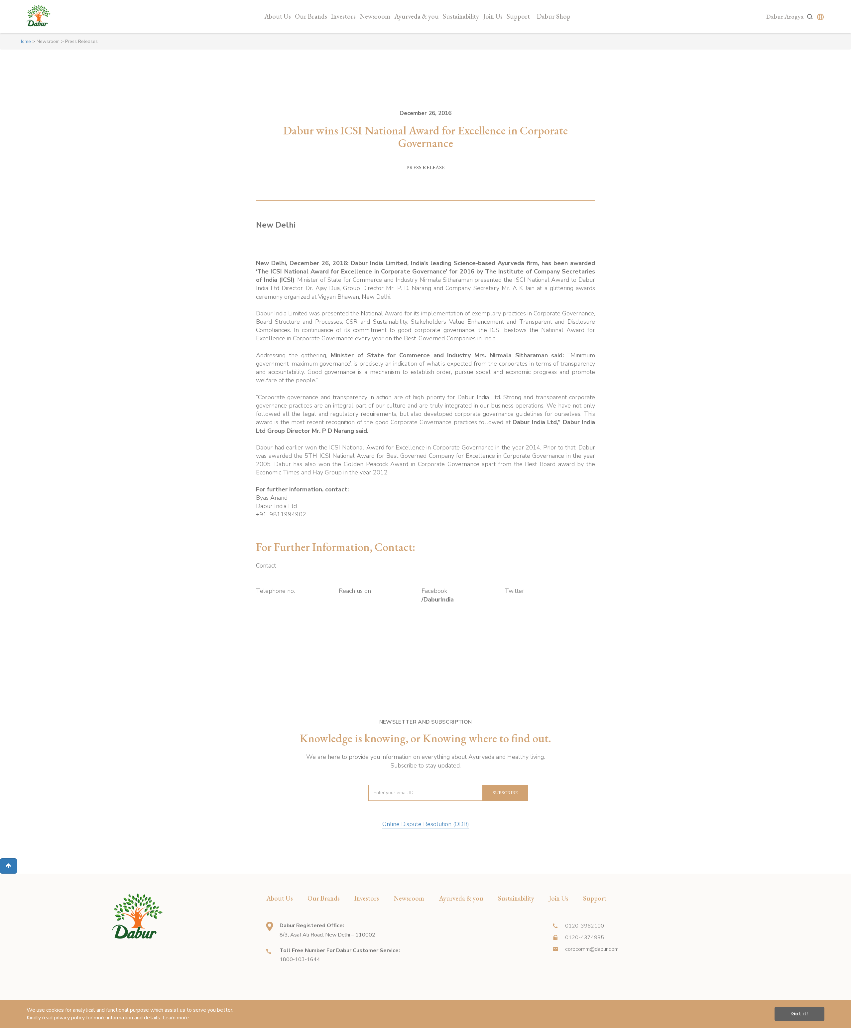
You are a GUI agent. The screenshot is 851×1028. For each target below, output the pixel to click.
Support (518, 16)
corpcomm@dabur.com (592, 949)
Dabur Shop (553, 16)
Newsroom (375, 16)
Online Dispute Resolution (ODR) (425, 824)
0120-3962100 (584, 926)
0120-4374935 (584, 937)
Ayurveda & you (416, 16)
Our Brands (311, 16)
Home (25, 41)
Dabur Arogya (785, 16)
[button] (8, 866)
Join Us (493, 16)
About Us (277, 16)
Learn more (176, 1017)
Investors (343, 16)
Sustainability (461, 16)
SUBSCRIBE (505, 792)
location (269, 926)
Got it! (799, 1013)
